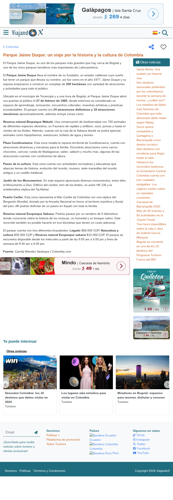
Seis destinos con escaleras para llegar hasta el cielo (151, 153)
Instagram (142, 439)
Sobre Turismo (56, 444)
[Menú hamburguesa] (7, 32)
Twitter (141, 444)
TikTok (140, 435)
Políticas (25, 470)
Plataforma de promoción (63, 439)
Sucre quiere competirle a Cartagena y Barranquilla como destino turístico (149, 135)
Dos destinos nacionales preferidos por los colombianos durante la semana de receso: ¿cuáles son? (151, 91)
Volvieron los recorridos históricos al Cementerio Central (151, 166)
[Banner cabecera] (86, 13)
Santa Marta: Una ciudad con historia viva (149, 74)
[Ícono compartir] (151, 47)
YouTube (142, 453)
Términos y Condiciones (49, 470)
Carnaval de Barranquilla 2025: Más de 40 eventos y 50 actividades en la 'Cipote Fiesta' (150, 210)
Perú (115, 453)
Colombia (12, 46)
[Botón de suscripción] (36, 433)
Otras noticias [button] (150, 62)
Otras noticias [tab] (17, 351)
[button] (156, 32)
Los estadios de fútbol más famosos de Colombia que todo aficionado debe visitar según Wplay (151, 113)
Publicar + (53, 435)
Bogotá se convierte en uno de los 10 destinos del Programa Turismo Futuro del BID (150, 250)
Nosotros (11, 470)
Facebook (143, 448)
